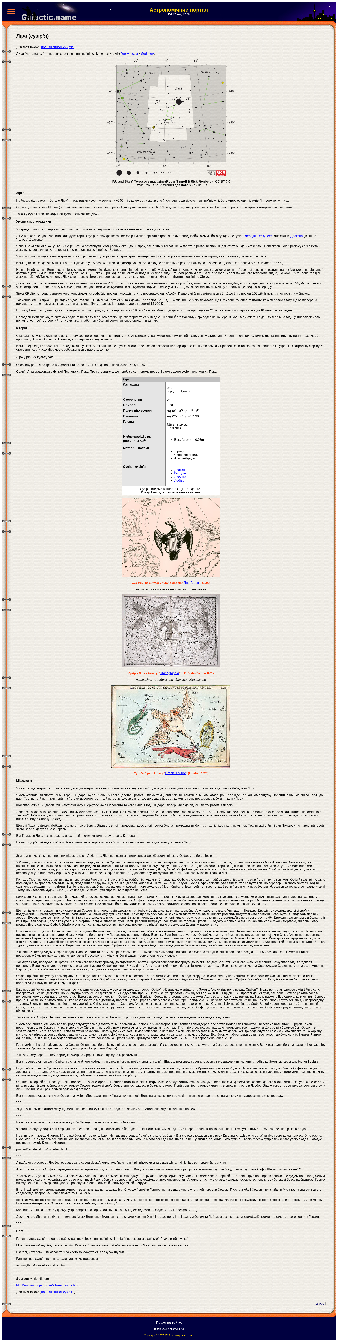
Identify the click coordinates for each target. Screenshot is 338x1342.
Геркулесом (129, 53)
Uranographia (169, 673)
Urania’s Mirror (175, 773)
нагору (319, 1303)
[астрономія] (50, 11)
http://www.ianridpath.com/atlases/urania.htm (47, 1285)
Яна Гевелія (192, 582)
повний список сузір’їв (57, 47)
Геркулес (180, 473)
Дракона (296, 236)
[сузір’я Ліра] (171, 175)
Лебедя (250, 236)
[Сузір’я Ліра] (171, 666)
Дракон (179, 470)
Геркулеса (264, 236)
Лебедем (147, 53)
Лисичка (180, 477)
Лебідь (179, 480)
